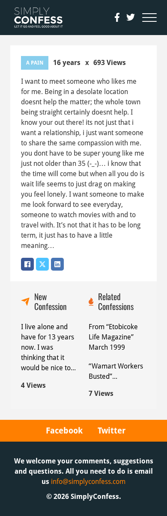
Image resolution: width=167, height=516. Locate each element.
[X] (42, 264)
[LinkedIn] (57, 264)
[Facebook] (27, 264)
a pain (34, 63)
